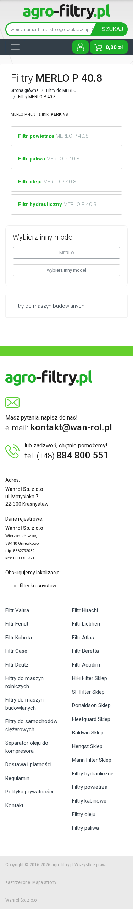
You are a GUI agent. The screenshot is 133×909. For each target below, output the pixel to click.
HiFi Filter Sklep (89, 678)
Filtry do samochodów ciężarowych (31, 725)
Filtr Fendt (16, 624)
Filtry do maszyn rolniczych (24, 682)
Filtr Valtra (17, 610)
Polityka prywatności (29, 791)
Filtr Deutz (17, 665)
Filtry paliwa (85, 828)
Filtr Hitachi (85, 610)
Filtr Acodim (86, 665)
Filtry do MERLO (61, 90)
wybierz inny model (66, 270)
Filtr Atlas (83, 637)
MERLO (66, 253)
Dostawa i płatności (28, 764)
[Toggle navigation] (15, 47)
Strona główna (25, 90)
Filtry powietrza (89, 787)
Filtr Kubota (18, 637)
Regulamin (17, 778)
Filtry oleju (83, 814)
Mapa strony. (44, 882)
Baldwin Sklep (88, 732)
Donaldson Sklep (91, 705)
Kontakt (14, 805)
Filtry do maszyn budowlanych (24, 704)
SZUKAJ (112, 29)
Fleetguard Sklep (91, 719)
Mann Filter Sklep (91, 760)
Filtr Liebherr (86, 624)
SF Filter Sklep (88, 692)
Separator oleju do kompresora (26, 747)
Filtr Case (16, 651)
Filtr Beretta (85, 651)
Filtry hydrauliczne (92, 773)
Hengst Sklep (87, 746)
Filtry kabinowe (89, 801)
